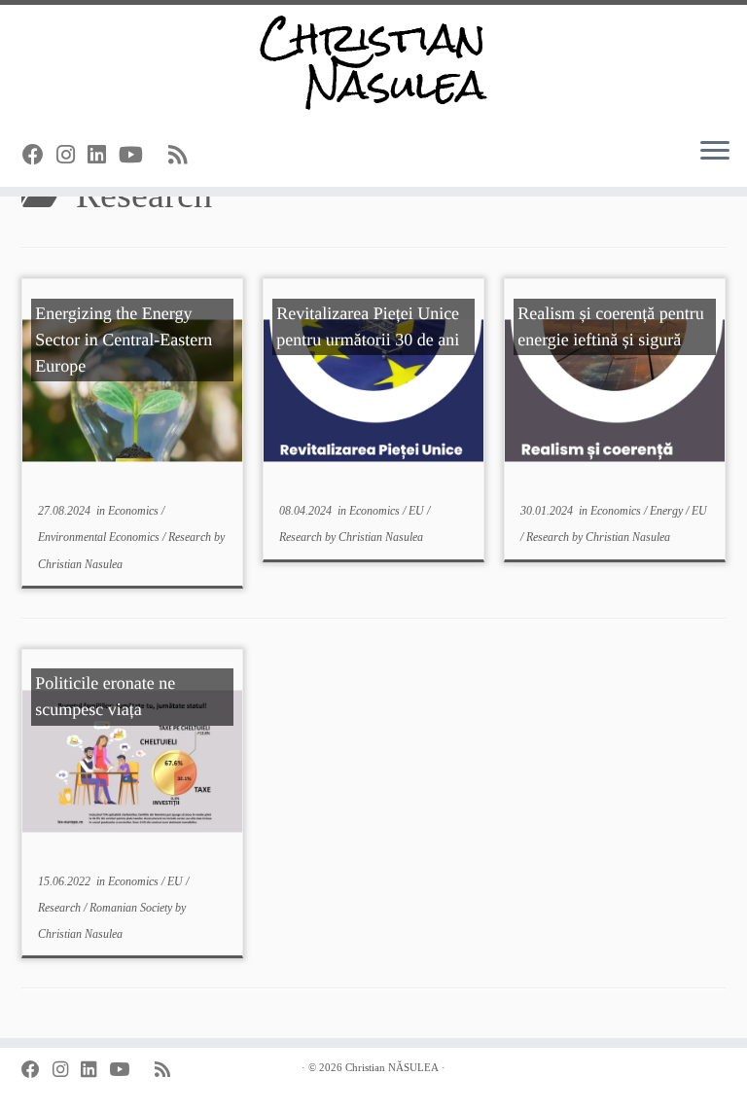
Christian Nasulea (80, 564)
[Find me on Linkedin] (103, 155)
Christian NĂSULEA (392, 1067)
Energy (668, 511)
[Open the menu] (714, 151)
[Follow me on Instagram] (72, 155)
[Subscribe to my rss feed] (183, 155)
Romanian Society (132, 908)
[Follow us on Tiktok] (162, 155)
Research (191, 537)
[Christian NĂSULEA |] (373, 63)
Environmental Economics (100, 537)
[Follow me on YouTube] (137, 155)
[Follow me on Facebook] (39, 155)
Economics (134, 511)
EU (418, 511)
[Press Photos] (205, 155)
